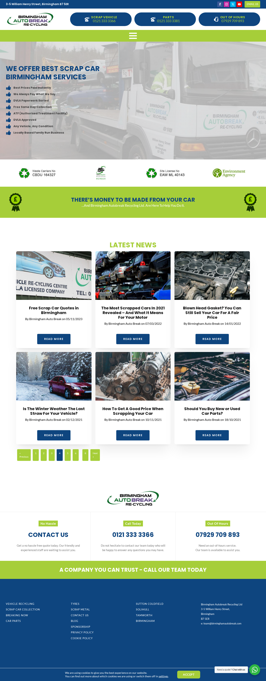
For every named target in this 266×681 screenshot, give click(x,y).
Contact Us (80, 615)
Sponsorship (80, 626)
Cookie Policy (82, 638)
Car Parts (13, 620)
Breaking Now (17, 615)
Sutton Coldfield (150, 603)
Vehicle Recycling (20, 603)
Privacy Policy (82, 632)
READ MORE (53, 339)
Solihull (142, 609)
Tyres (75, 603)
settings (163, 676)
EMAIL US (252, 4)
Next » (95, 455)
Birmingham (145, 620)
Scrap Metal (80, 609)
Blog (74, 620)
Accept (188, 674)
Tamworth (144, 615)
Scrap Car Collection (23, 609)
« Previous (23, 455)
